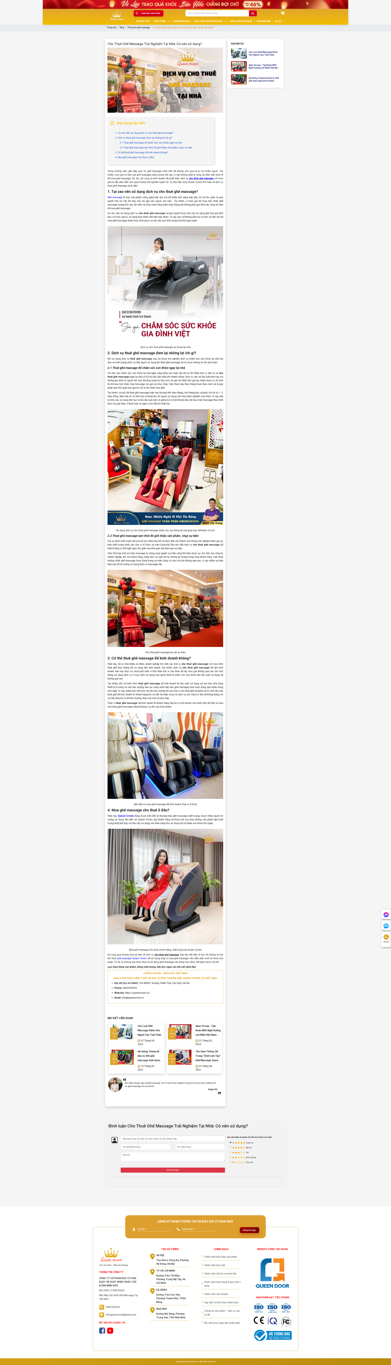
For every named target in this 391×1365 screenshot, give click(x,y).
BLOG (278, 21)
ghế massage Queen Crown (132, 958)
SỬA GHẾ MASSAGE (241, 21)
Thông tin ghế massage (138, 27)
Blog (122, 27)
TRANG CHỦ (143, 21)
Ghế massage (115, 197)
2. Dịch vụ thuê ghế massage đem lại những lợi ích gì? (143, 137)
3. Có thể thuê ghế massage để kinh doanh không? (141, 152)
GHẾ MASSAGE (181, 21)
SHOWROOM (264, 21)
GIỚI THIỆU (160, 21)
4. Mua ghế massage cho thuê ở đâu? (135, 157)
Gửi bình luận (173, 1170)
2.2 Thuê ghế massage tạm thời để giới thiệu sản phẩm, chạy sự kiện (156, 147)
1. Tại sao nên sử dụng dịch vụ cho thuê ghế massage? (144, 132)
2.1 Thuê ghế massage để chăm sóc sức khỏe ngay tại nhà (151, 142)
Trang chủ (111, 27)
